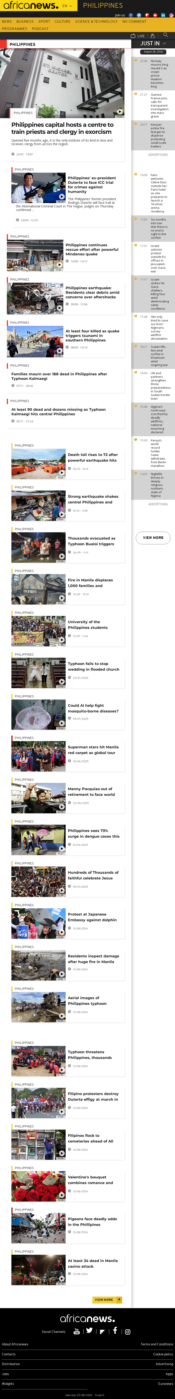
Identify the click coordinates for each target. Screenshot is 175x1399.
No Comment (134, 22)
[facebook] (115, 1331)
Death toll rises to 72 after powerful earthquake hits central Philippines (93, 458)
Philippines (23, 113)
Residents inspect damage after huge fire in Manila (93, 959)
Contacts (8, 1354)
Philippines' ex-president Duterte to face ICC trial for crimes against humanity (92, 185)
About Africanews (15, 1344)
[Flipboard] (102, 1331)
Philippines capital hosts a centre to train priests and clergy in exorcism (62, 128)
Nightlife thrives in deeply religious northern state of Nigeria (157, 485)
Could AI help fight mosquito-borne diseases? (93, 708)
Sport (44, 22)
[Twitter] (90, 1331)
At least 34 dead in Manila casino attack (93, 1264)
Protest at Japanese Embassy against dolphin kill (92, 918)
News (7, 22)
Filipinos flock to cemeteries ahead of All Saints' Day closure (90, 1139)
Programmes (14, 29)
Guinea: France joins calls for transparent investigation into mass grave (160, 105)
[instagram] (128, 1331)
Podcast (40, 29)
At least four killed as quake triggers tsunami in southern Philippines (92, 335)
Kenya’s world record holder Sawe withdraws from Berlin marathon (158, 453)
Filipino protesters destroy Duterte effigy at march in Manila (93, 1097)
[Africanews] (29, 4)
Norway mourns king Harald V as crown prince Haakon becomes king (159, 73)
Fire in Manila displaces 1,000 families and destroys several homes (90, 584)
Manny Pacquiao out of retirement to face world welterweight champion (91, 792)
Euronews (165, 1384)
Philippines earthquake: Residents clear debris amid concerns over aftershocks (92, 292)
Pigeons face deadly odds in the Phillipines (92, 1222)
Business (25, 22)
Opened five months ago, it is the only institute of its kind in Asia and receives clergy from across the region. (62, 142)
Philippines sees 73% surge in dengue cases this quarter (94, 834)
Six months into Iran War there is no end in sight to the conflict (159, 228)
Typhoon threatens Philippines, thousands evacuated (90, 1055)
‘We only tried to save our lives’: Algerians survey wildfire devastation (159, 327)
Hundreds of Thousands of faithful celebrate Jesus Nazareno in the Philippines (93, 876)
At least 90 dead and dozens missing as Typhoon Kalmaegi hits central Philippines (58, 411)
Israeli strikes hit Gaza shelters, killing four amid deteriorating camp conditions (160, 294)
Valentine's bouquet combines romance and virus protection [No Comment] (90, 1181)
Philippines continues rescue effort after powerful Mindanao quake (92, 249)
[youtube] (77, 1331)
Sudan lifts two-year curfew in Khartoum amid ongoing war (159, 356)
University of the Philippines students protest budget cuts (88, 625)
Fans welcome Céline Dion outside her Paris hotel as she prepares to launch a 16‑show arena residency (159, 193)
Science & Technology (96, 22)
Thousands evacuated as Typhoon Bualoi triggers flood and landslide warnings (92, 542)
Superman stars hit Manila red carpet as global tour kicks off (93, 751)
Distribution (11, 1364)
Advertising (164, 1364)
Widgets (8, 1384)
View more (153, 538)
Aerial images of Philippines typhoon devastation (87, 1001)
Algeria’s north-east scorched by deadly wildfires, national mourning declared (159, 419)
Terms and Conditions (157, 1344)
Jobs (5, 1374)
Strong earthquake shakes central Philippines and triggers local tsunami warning (93, 500)
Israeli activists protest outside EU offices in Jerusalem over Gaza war (158, 258)
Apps (169, 1374)
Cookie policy (163, 1354)
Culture (63, 22)
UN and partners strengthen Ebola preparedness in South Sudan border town (161, 385)
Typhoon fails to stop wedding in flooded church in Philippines (93, 667)
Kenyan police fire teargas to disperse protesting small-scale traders (158, 135)
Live (140, 36)
